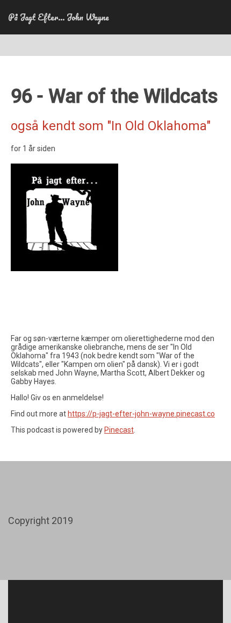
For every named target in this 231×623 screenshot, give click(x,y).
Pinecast (119, 430)
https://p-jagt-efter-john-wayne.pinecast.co (141, 413)
